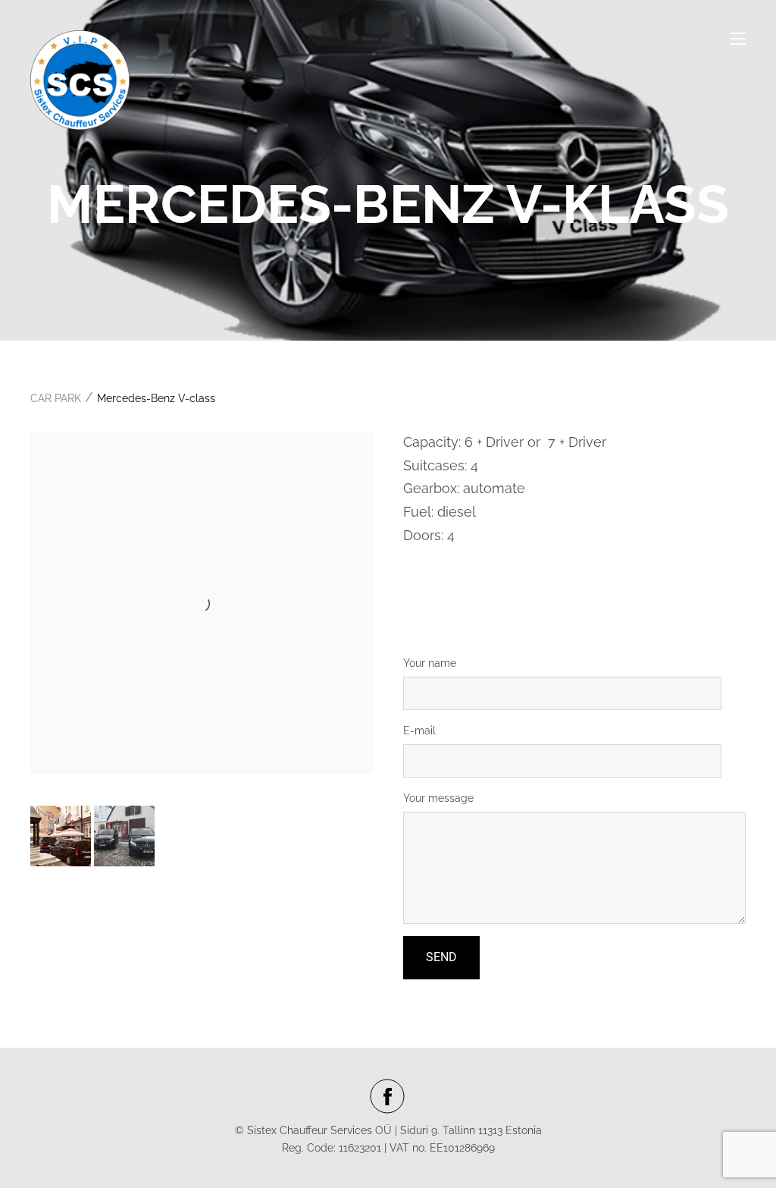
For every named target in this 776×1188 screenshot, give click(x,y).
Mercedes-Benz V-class (156, 398)
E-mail (419, 730)
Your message (438, 798)
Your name (429, 663)
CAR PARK (55, 398)
